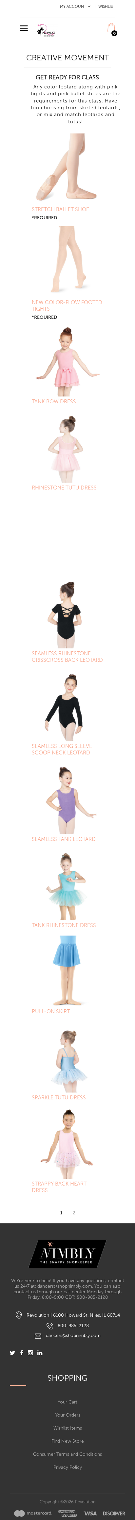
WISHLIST (106, 6)
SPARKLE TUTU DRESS (59, 1097)
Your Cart (67, 1402)
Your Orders (67, 1415)
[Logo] (67, 1254)
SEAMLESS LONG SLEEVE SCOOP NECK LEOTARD (62, 749)
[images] (69, 1513)
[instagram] (30, 1353)
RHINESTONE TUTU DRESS (64, 488)
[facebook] (21, 1353)
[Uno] (46, 30)
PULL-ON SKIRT (51, 1011)
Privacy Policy (67, 1467)
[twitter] (12, 1353)
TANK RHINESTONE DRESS (64, 925)
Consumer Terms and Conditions (67, 1454)
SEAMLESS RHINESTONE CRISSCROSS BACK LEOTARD (67, 656)
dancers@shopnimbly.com (73, 1335)
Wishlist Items (67, 1428)
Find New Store (67, 1441)
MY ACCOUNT (73, 6)
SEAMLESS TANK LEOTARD (64, 839)
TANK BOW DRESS (54, 401)
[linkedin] (39, 1353)
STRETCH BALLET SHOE (60, 209)
